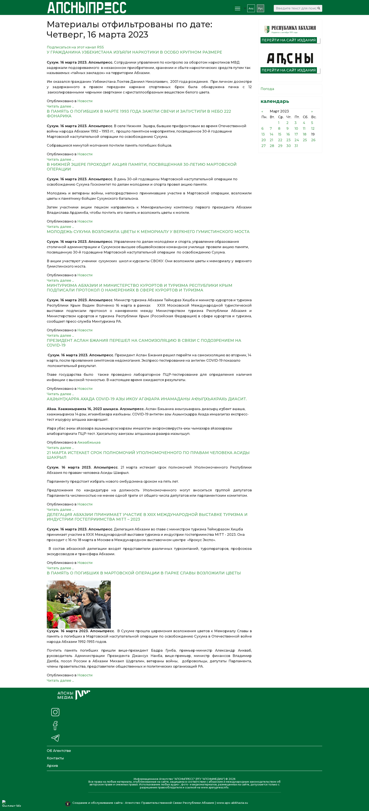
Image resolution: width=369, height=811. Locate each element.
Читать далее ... (60, 106)
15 (279, 134)
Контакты (55, 758)
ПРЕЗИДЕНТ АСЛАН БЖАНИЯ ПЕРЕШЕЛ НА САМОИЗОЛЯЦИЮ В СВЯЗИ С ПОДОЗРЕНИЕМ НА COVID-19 (144, 343)
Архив (52, 766)
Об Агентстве (59, 751)
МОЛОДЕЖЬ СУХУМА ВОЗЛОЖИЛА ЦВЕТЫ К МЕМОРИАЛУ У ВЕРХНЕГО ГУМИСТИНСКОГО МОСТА (148, 231)
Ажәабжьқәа (89, 442)
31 (296, 146)
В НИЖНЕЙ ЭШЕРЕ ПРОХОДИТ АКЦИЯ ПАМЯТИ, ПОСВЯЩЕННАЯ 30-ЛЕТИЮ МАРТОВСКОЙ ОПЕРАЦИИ (142, 167)
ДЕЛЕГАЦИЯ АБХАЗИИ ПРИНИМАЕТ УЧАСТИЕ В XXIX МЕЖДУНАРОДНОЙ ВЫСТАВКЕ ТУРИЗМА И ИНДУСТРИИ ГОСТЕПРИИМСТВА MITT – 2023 (147, 517)
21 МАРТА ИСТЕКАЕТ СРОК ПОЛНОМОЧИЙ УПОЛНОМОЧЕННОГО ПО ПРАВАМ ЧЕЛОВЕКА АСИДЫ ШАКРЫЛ (148, 455)
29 (280, 146)
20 (263, 140)
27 (263, 146)
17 (296, 134)
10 (296, 129)
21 (271, 140)
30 (288, 146)
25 (305, 140)
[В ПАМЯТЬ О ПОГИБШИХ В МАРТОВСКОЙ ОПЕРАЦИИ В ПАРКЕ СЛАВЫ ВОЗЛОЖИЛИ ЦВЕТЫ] (149, 605)
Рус (260, 8)
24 (296, 140)
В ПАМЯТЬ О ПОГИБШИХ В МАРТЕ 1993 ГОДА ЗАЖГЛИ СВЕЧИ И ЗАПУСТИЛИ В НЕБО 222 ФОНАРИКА (139, 113)
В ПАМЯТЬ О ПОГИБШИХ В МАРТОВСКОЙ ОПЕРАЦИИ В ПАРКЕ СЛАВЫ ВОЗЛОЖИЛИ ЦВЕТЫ (144, 573)
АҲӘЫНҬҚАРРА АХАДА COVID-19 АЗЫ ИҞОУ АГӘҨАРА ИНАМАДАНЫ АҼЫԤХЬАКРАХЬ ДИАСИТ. (147, 399)
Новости (85, 101)
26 (313, 140)
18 (304, 134)
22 (280, 140)
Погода (267, 89)
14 (271, 134)
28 (272, 146)
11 (304, 129)
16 (288, 134)
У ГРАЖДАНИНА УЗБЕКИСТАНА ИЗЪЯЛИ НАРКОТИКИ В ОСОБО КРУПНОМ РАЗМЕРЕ (134, 52)
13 (263, 134)
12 (313, 129)
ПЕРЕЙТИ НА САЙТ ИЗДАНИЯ (289, 40)
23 (288, 140)
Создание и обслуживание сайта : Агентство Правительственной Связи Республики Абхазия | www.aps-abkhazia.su (161, 802)
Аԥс (251, 8)
